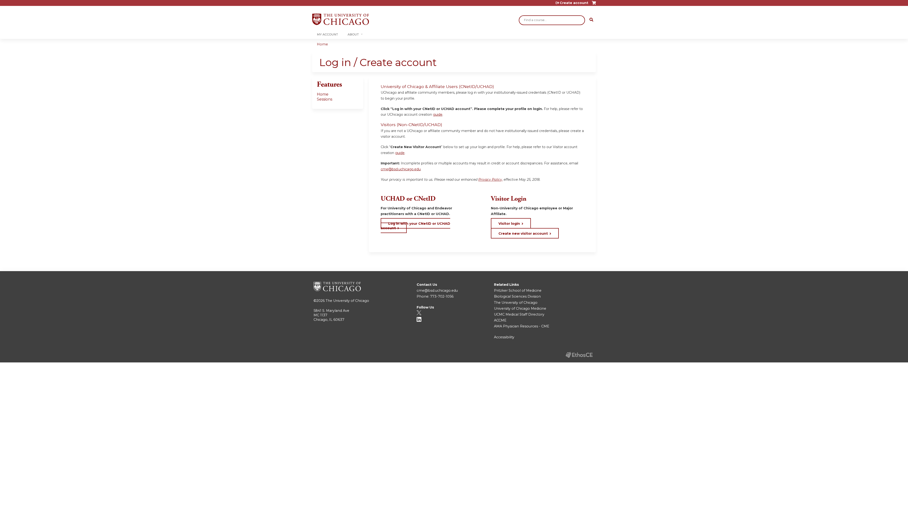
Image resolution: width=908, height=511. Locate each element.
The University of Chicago (347, 301)
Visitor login (509, 223)
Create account (574, 2)
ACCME (500, 320)
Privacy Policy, (490, 179)
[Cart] (594, 4)
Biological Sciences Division (517, 296)
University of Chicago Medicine (520, 308)
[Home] (340, 19)
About (353, 34)
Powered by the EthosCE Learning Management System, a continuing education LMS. (579, 354)
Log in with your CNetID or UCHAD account (415, 225)
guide (437, 114)
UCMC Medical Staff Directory (519, 314)
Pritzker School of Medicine (517, 290)
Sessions (324, 99)
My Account (327, 34)
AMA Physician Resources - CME (521, 326)
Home (322, 44)
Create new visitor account (523, 233)
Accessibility (504, 337)
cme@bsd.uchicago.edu (401, 169)
